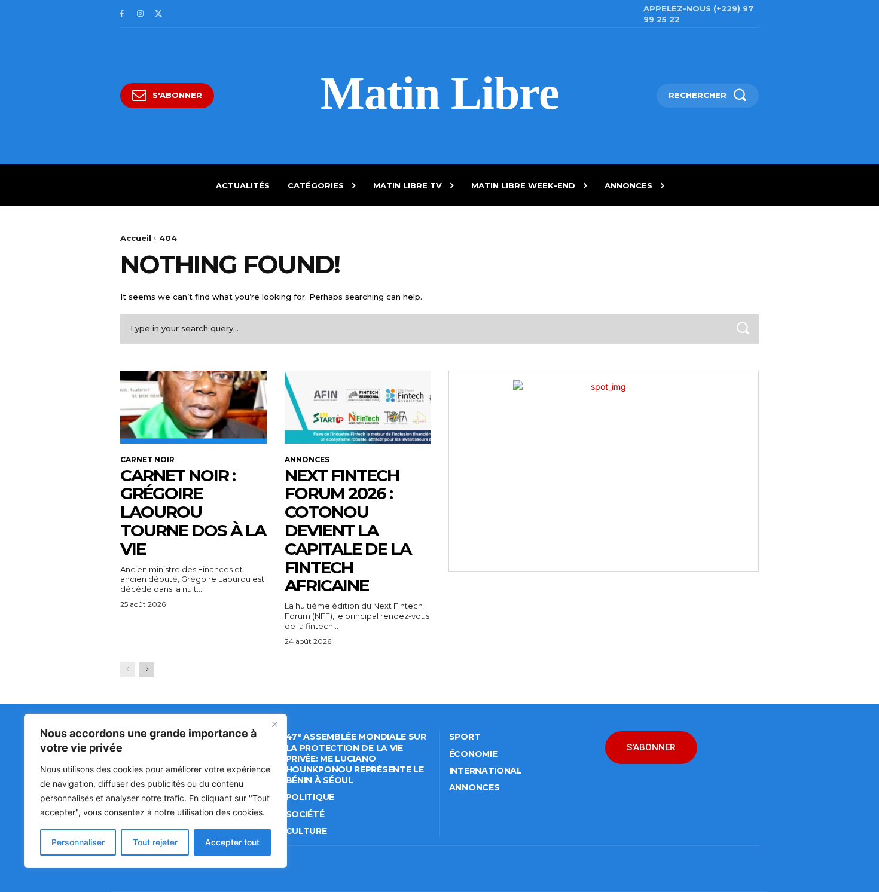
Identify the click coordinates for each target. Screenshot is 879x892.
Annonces (307, 460)
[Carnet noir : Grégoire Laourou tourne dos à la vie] (193, 407)
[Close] (274, 724)
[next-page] (146, 669)
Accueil (135, 238)
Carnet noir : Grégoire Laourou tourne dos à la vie (192, 512)
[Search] (743, 329)
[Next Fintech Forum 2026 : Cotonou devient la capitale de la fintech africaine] (358, 407)
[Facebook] (121, 14)
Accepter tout (232, 842)
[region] (155, 791)
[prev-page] (127, 669)
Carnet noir (147, 460)
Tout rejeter (155, 842)
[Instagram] (140, 14)
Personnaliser (78, 842)
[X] (158, 14)
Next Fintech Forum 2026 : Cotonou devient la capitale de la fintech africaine (348, 530)
